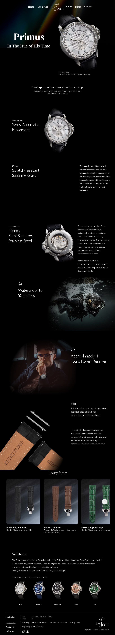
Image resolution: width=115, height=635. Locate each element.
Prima (50, 617)
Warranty (25, 623)
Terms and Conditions (58, 623)
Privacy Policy (75, 623)
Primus (43, 617)
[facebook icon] (27, 631)
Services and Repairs (39, 623)
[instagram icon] (23, 631)
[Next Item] (104, 501)
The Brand (23, 618)
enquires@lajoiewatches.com (33, 627)
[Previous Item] (12, 501)
